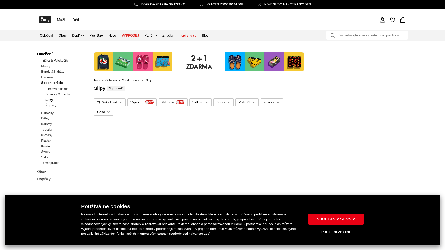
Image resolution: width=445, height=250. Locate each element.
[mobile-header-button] (382, 20)
